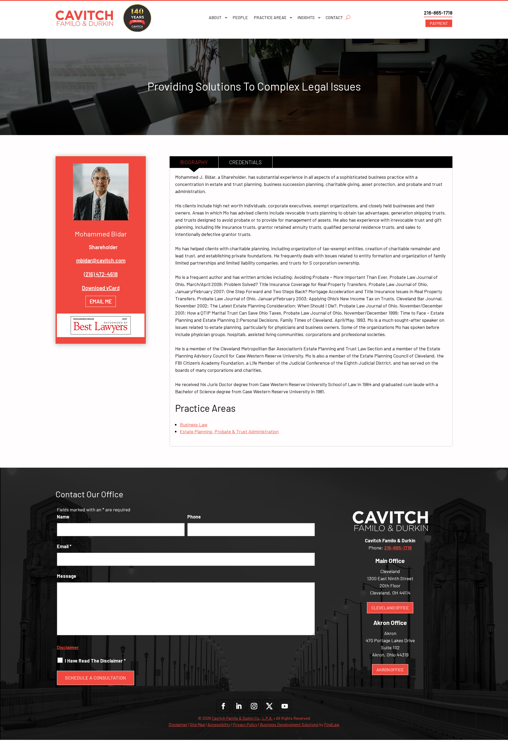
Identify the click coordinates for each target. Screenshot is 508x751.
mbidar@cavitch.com (100, 260)
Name (63, 517)
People (240, 18)
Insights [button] (306, 18)
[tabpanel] (311, 307)
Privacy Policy (245, 724)
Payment (439, 23)
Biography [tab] (194, 162)
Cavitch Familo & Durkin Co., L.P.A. (242, 718)
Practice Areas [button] (270, 18)
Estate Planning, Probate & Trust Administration (229, 431)
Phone (194, 517)
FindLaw (331, 724)
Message (66, 576)
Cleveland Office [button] (390, 607)
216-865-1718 (438, 13)
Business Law (193, 424)
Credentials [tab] (245, 162)
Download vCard (101, 288)
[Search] (348, 17)
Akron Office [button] (390, 669)
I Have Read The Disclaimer (95, 661)
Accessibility (218, 724)
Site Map (197, 724)
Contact (334, 18)
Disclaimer (68, 647)
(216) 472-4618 (101, 274)
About (215, 18)
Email (64, 546)
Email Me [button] (101, 301)
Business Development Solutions (289, 724)
